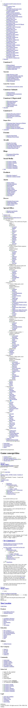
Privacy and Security (16, 116)
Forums (8, 400)
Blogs (7, 429)
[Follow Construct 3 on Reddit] (11, 161)
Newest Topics (15, 136)
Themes (13, 193)
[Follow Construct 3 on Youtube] (11, 162)
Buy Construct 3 (13, 175)
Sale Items (11, 212)
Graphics (12, 189)
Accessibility (6, 700)
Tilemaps (12, 194)
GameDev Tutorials (7, 662)
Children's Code (7, 699)
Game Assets (6, 660)
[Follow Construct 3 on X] (10, 164)
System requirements (17, 66)
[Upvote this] (10, 490)
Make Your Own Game (8, 619)
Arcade (8, 412)
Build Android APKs (16, 77)
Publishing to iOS (14, 78)
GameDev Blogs (7, 664)
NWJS (14, 102)
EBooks (12, 185)
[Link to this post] (10, 492)
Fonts (11, 186)
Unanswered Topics (7, 444)
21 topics (11, 553)
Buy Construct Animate (14, 176)
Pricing (5, 621)
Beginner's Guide (14, 74)
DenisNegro (9, 562)
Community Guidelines (8, 666)
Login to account (14, 439)
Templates (12, 191)
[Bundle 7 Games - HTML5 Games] (1, 473)
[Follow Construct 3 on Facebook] (11, 166)
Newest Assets (15, 201)
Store (4, 169)
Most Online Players (15, 146)
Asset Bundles (14, 211)
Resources (5, 59)
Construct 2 (15, 332)
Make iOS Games (23, 309)
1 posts (15, 488)
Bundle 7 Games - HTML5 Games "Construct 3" (12, 474)
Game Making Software (8, 611)
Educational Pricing (14, 125)
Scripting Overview (15, 67)
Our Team (5, 650)
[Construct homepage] (12, 3)
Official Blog (15, 154)
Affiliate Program (7, 643)
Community (6, 129)
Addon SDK (14, 69)
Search (5, 447)
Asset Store (9, 386)
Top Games (13, 143)
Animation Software (8, 613)
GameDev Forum (7, 661)
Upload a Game (14, 148)
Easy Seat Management (8, 631)
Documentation (6, 622)
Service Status (6, 701)
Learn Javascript (7, 634)
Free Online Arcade (7, 665)
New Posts (12, 155)
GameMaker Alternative (8, 618)
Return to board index (12, 593)
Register (5, 215)
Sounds (15, 190)
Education (5, 107)
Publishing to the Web (18, 75)
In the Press (6, 653)
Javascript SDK (13, 105)
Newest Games (13, 144)
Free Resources (16, 115)
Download (14, 101)
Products (5, 5)
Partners (5, 635)
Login (8, 215)
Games (12, 187)
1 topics (11, 488)
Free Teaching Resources (9, 633)
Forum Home (13, 135)
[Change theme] (13, 441)
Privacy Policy (6, 697)
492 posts (16, 553)
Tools (11, 195)
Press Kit (5, 652)
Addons (12, 182)
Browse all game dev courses (16, 86)
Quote (14, 493)
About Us (5, 649)
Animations (14, 184)
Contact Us (8, 438)
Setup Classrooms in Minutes (19, 123)
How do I (22, 577)
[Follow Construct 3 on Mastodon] (12, 168)
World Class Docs (15, 124)
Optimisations (16, 79)
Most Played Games (17, 145)
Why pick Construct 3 (15, 113)
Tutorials (11, 95)
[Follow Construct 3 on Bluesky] (11, 165)
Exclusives (11, 205)
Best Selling (14, 202)
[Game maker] (12, 217)
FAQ (11, 117)
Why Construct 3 (7, 630)
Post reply (3, 463)
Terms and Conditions (8, 696)
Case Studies (6, 625)
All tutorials (12, 81)
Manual (13, 65)
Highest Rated (14, 203)
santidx (2, 481)
